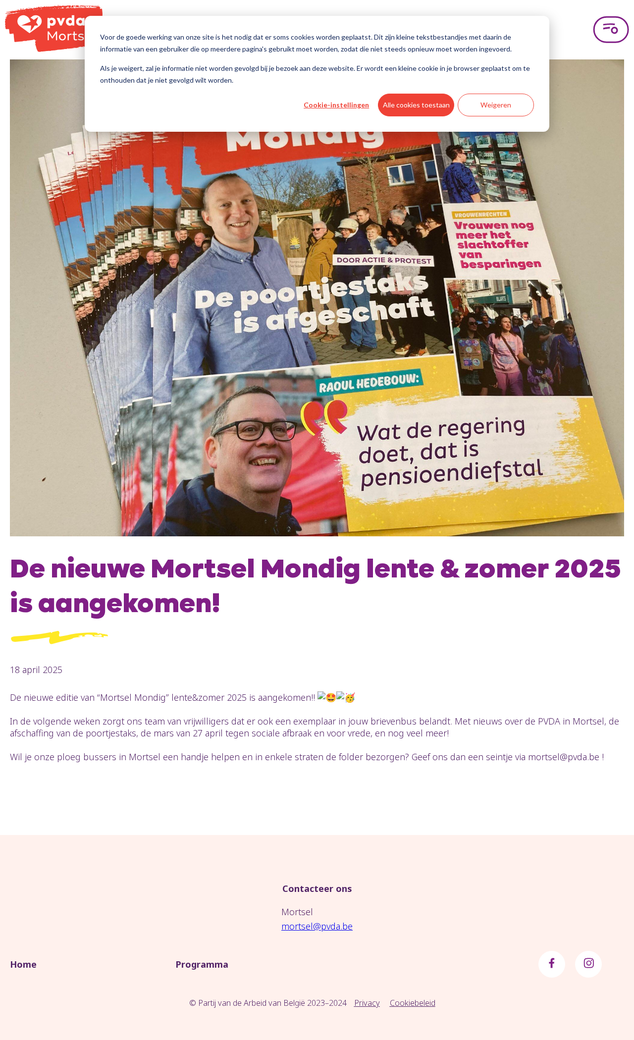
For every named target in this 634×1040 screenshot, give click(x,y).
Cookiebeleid (412, 1002)
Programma (201, 964)
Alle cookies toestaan (416, 105)
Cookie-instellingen (336, 105)
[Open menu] (611, 29)
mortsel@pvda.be (317, 926)
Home (23, 964)
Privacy (367, 1002)
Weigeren (495, 105)
